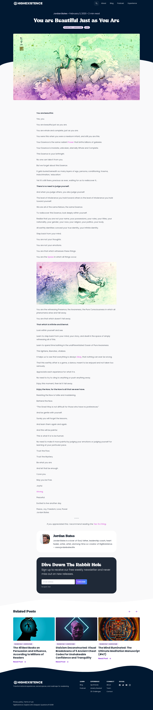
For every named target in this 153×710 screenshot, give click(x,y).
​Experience (132, 3)
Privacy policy (18, 702)
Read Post (18, 662)
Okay (78, 357)
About (103, 3)
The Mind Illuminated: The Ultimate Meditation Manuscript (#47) (119, 651)
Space (51, 257)
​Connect (110, 681)
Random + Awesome (73, 27)
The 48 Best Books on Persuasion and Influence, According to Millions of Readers (30, 652)
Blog (111, 3)
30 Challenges (95, 691)
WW (87, 27)
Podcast (120, 3)
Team (109, 688)
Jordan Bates (60, 13)
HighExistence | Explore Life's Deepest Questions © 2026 (33, 705)
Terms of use (29, 702)
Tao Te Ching (99, 524)
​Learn (82, 681)
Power (71, 142)
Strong (40, 491)
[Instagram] (130, 685)
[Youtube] (126, 685)
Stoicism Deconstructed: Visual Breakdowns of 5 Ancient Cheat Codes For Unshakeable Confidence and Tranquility (76, 652)
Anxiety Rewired (96, 688)
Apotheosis (94, 685)
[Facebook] (120, 685)
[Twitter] (123, 685)
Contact (110, 691)
